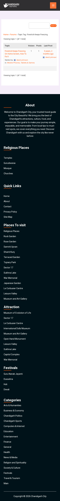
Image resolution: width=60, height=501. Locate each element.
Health (7, 452)
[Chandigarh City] (11, 5)
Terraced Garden (12, 257)
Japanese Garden (12, 283)
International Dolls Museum (17, 328)
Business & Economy (14, 410)
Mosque (8, 168)
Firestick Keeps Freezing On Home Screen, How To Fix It (15, 54)
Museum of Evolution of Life (17, 313)
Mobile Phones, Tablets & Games (21, 63)
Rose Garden (10, 241)
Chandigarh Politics (13, 416)
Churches (8, 173)
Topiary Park (10, 262)
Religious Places (11, 231)
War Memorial (10, 278)
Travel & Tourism (12, 478)
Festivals (8, 473)
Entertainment (11, 436)
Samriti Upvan (10, 247)
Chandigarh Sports (13, 421)
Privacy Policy (10, 211)
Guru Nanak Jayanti (13, 374)
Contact (7, 206)
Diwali (6, 389)
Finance (7, 442)
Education (8, 431)
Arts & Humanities (12, 405)
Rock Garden (10, 236)
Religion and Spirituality (15, 462)
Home (5, 35)
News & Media (10, 457)
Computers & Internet (14, 426)
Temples (8, 158)
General (7, 447)
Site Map (8, 217)
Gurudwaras (10, 163)
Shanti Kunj (9, 252)
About (7, 201)
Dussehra (8, 379)
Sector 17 (8, 267)
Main (6, 483)
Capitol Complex (12, 354)
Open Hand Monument (15, 339)
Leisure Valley (10, 293)
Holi (5, 384)
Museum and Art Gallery (15, 299)
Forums (13, 35)
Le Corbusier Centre (13, 288)
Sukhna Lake (10, 273)
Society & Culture (12, 468)
